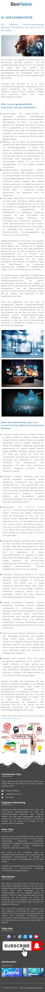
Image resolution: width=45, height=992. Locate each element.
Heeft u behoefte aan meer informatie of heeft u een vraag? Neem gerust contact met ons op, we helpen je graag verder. (22, 783)
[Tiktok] (20, 936)
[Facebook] (9, 936)
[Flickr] (31, 936)
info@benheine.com (11, 718)
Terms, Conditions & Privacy (31, 988)
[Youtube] (36, 936)
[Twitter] (25, 936)
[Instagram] (14, 936)
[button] (3, 4)
